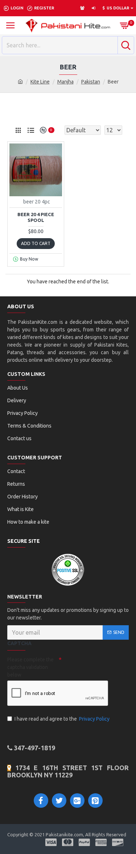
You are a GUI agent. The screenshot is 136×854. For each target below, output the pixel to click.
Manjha (65, 82)
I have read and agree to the (62, 719)
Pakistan (90, 82)
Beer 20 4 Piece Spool (35, 217)
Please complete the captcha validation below (30, 667)
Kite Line (40, 82)
